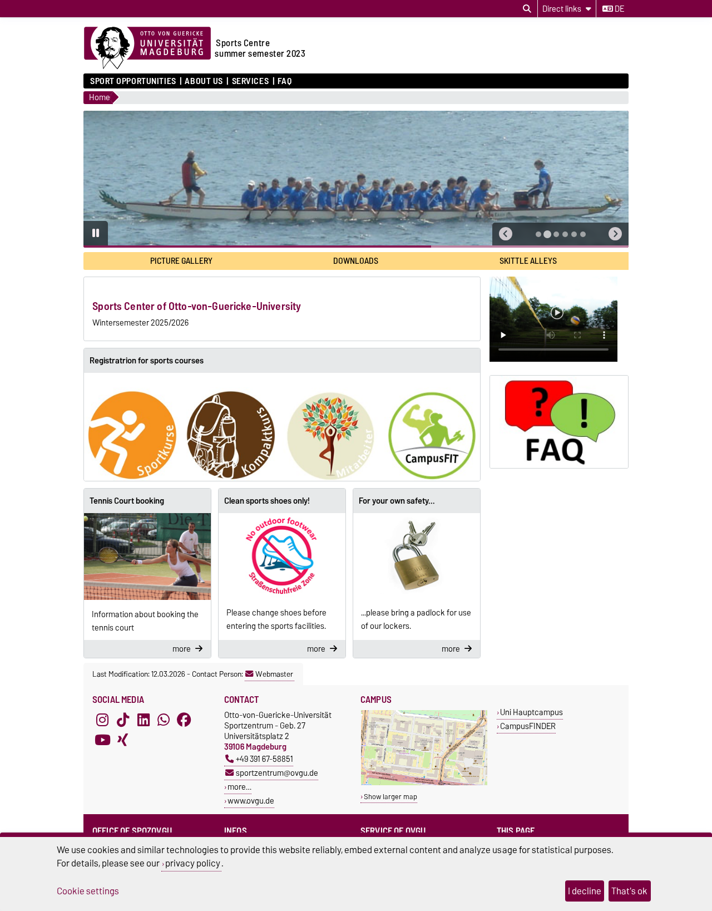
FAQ (285, 81)
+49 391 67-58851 (264, 759)
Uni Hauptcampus (531, 712)
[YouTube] (102, 740)
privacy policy (192, 863)
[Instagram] (102, 720)
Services (250, 81)
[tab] (538, 234)
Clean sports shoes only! (267, 501)
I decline (584, 891)
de (618, 9)
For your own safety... (397, 501)
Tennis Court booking (127, 501)
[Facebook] (184, 720)
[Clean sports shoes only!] (282, 555)
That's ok (629, 891)
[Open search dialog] (527, 9)
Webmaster (274, 674)
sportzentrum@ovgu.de (277, 773)
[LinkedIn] (144, 720)
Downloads (355, 260)
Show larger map (390, 796)
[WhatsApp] (164, 720)
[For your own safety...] (416, 555)
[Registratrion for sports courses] (282, 427)
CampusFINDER (528, 726)
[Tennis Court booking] (147, 556)
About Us (203, 81)
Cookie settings (88, 891)
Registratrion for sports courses (147, 360)
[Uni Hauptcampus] (424, 783)
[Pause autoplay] (95, 233)
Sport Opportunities (133, 81)
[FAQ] (559, 422)
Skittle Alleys (528, 260)
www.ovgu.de (251, 800)
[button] (506, 234)
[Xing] (123, 740)
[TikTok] (123, 720)
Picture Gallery (181, 260)
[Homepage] (147, 48)
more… (239, 787)
